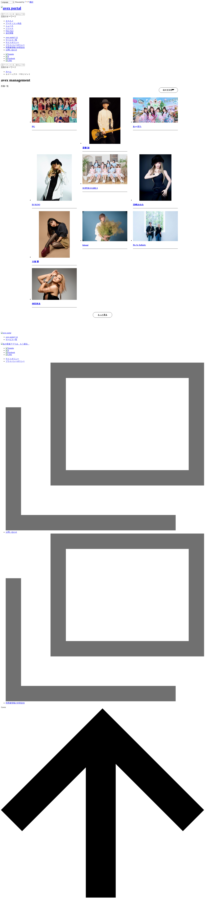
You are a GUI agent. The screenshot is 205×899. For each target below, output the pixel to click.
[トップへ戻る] (102, 897)
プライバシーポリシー (15, 45)
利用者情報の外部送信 (15, 47)
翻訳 (31, 2)
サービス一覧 (11, 40)
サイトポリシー (12, 42)
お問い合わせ (11, 50)
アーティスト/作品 (13, 23)
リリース (9, 28)
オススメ (9, 21)
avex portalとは (12, 37)
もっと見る (102, 315)
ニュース (9, 26)
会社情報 (9, 33)
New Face (9, 31)
